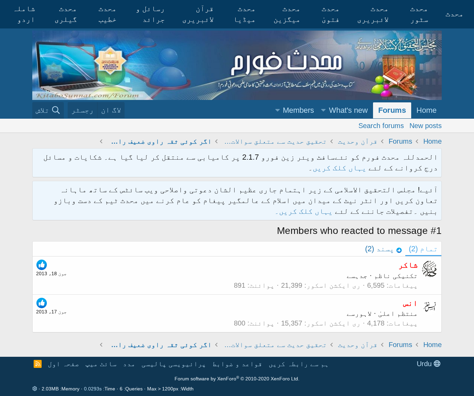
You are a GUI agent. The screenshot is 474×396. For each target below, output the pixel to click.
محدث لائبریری (373, 14)
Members (298, 110)
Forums (392, 110)
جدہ (361, 275)
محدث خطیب (108, 14)
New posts (425, 125)
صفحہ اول (63, 364)
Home (426, 110)
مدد (129, 364)
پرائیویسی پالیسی (174, 364)
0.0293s (93, 388)
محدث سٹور (419, 14)
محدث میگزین (287, 14)
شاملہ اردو (23, 14)
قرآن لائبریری (198, 14)
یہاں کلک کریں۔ (304, 211)
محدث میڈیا (244, 14)
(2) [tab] (423, 248)
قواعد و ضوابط (237, 364)
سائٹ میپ (101, 364)
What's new (348, 110)
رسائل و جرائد (150, 14)
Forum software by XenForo (237, 378)
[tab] (383, 249)
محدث (455, 13)
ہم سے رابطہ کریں (299, 364)
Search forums (381, 125)
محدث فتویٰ (331, 14)
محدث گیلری (65, 14)
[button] (323, 110)
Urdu (425, 364)
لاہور (363, 313)
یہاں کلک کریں (339, 167)
